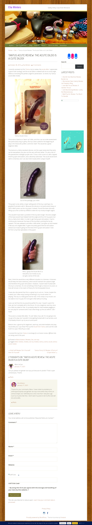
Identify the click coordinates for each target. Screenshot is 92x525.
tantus (41, 342)
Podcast (36, 45)
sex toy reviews (34, 342)
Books (11, 45)
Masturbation (20, 340)
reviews (26, 342)
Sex (32, 340)
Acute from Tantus (40, 327)
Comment (12, 422)
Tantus (28, 69)
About (43, 45)
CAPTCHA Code (13, 483)
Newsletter (63, 45)
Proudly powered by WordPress (36, 517)
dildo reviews (19, 342)
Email (11, 456)
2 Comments (37, 65)
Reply (11, 377)
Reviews (28, 340)
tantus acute (48, 342)
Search (79, 67)
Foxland (63, 517)
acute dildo (45, 69)
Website (11, 465)
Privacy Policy (46, 509)
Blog (30, 45)
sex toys (36, 340)
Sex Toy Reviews (21, 45)
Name (11, 446)
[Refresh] (18, 475)
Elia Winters (14, 7)
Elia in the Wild (53, 45)
